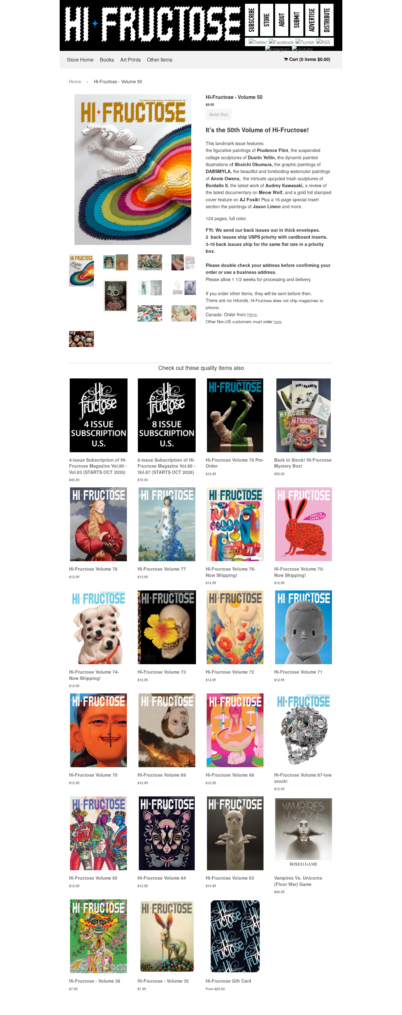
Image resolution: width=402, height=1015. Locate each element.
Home (75, 81)
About (282, 20)
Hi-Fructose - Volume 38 (94, 981)
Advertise (312, 20)
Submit (297, 20)
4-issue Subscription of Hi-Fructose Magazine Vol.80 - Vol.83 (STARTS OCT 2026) (98, 466)
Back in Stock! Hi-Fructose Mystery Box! (303, 463)
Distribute (327, 20)
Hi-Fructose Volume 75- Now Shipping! (299, 572)
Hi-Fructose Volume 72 (230, 672)
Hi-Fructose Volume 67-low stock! (303, 778)
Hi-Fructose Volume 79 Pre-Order (235, 463)
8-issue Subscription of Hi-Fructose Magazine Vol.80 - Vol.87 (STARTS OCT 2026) (166, 466)
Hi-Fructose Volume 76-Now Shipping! (231, 572)
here (277, 321)
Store (267, 20)
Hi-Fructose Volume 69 (162, 775)
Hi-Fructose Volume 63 (230, 878)
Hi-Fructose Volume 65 (93, 878)
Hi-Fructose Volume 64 (162, 878)
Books (107, 59)
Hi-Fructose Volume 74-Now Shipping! (94, 675)
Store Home (80, 59)
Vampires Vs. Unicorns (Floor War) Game (298, 881)
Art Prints (130, 59)
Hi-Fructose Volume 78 (93, 569)
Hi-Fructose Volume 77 (162, 569)
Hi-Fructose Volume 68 (230, 775)
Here (252, 314)
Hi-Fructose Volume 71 (298, 672)
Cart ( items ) (309, 59)
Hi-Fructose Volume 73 (162, 672)
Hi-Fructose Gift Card (228, 981)
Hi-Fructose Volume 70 (93, 775)
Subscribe (252, 20)
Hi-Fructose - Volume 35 (163, 981)
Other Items (159, 59)
